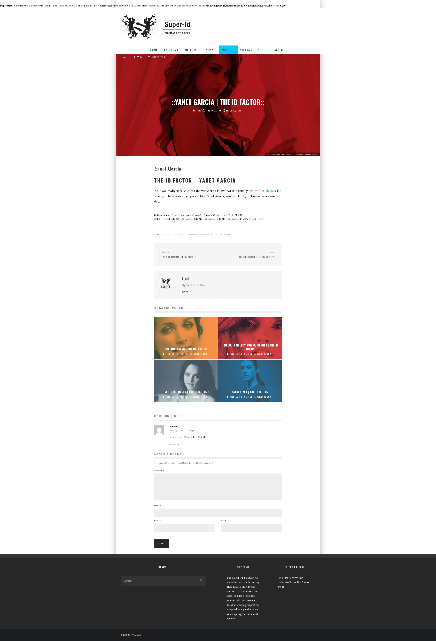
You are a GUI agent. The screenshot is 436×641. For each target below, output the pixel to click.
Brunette (160, 235)
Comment (159, 471)
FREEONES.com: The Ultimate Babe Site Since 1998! (293, 582)
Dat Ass (172, 235)
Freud (198, 110)
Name (157, 506)
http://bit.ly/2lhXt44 (195, 437)
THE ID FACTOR (213, 110)
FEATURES (169, 50)
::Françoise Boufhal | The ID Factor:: (256, 254)
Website (224, 521)
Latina (182, 235)
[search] (201, 581)
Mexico (270, 191)
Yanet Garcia (223, 235)
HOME (154, 50)
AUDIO (262, 50)
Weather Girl (207, 235)
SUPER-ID (281, 50)
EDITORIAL (191, 50)
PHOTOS (226, 50)
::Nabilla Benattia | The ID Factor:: (179, 254)
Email (157, 521)
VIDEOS (245, 50)
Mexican (193, 235)
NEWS (210, 50)
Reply (175, 445)
